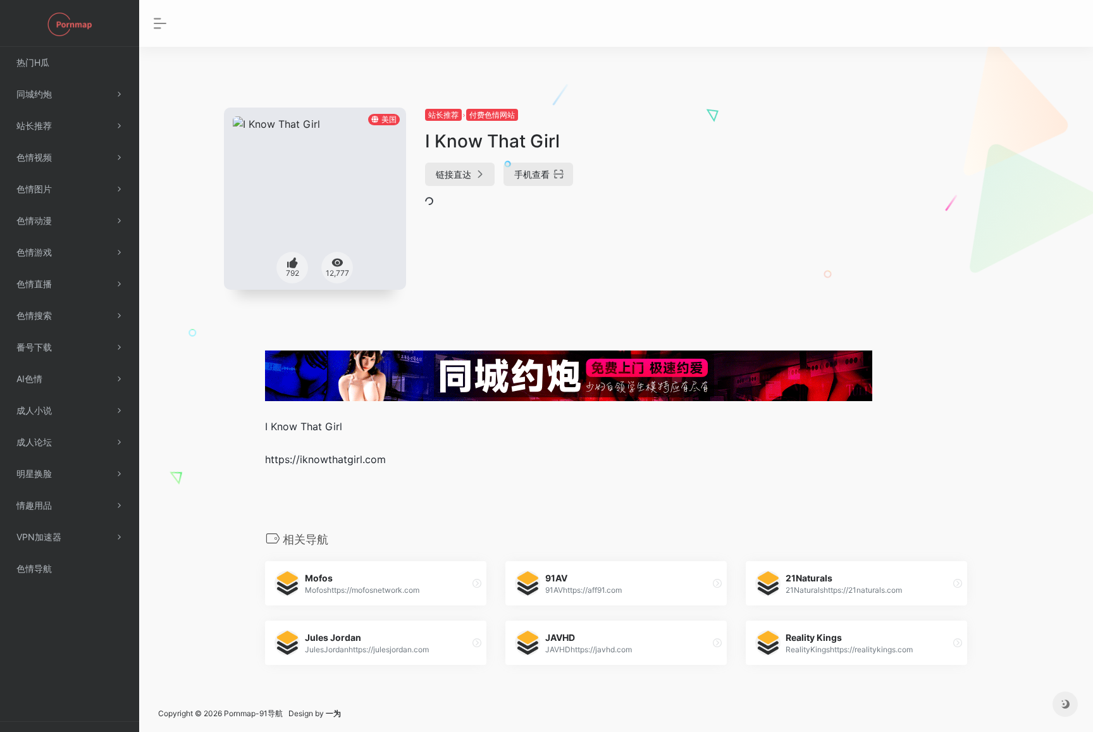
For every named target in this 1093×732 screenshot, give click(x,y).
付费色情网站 (492, 115)
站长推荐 (443, 115)
